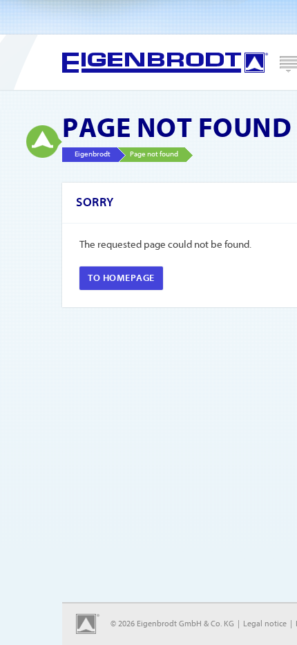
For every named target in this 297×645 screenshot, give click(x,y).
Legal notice (265, 623)
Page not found (154, 153)
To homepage (121, 278)
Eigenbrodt (165, 62)
